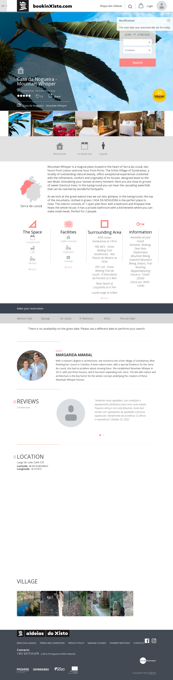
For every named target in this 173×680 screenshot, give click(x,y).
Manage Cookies (97, 642)
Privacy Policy (76, 642)
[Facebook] (147, 641)
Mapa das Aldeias (26, 642)
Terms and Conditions (52, 642)
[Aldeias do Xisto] (46, 6)
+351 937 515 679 (28, 653)
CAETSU (152, 672)
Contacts (138, 642)
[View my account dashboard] (161, 6)
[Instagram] (154, 641)
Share (57, 96)
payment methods (120, 642)
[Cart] (141, 6)
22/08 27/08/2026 (137, 34)
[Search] (130, 7)
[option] (86, 61)
